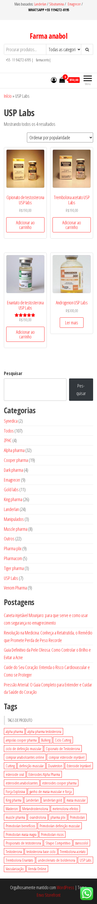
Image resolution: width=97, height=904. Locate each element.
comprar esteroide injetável (67, 757)
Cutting (10, 765)
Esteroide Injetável (79, 765)
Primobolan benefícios (20, 825)
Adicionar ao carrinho (25, 224)
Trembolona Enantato (19, 860)
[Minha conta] (54, 80)
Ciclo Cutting (63, 740)
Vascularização (15, 868)
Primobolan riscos (52, 834)
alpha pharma (14, 731)
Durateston (55, 765)
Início (8, 96)
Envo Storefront (49, 895)
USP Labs (85, 860)
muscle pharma (15, 817)
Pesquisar (13, 373)
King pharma (13, 800)
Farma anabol (48, 36)
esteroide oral (15, 774)
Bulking (45, 740)
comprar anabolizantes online (25, 757)
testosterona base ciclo (41, 851)
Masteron (12, 808)
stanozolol (81, 843)
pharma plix (57, 817)
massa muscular (76, 800)
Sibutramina (57, 4)
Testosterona (14, 851)
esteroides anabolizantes (22, 782)
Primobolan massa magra (21, 834)
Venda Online (37, 868)
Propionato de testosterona (23, 843)
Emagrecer (74, 4)
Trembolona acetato (73, 851)
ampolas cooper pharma (21, 740)
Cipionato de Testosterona (63, 748)
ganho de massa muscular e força (50, 791)
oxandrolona (37, 817)
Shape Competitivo (58, 843)
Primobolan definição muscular (60, 825)
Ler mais (71, 322)
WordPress (65, 887)
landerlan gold (52, 800)
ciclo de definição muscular (23, 748)
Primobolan (77, 817)
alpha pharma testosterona (44, 731)
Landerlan (40, 4)
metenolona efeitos (65, 808)
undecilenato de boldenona (56, 860)
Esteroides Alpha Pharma (44, 774)
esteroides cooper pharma (59, 782)
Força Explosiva (15, 791)
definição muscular (31, 765)
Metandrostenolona (35, 808)
